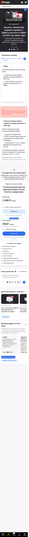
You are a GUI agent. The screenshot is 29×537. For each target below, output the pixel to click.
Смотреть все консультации (9, 360)
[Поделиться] (17, 49)
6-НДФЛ (16, 143)
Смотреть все (5, 316)
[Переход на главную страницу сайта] (5, 2)
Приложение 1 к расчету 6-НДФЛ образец (12, 59)
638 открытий (14, 47)
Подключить (13, 211)
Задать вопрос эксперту (8, 357)
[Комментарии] (9, 49)
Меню (19, 535)
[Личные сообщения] (22, 2)
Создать (14, 535)
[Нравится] (11, 49)
